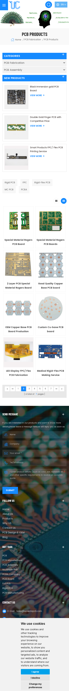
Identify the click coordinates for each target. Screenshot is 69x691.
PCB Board (8, 579)
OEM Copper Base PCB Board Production (18, 329)
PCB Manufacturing (13, 593)
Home (18, 40)
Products (7, 519)
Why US (6, 523)
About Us (7, 514)
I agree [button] (35, 671)
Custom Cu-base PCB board (50, 329)
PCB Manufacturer (12, 560)
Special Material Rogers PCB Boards (51, 242)
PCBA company (11, 574)
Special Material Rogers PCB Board (18, 242)
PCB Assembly (13, 70)
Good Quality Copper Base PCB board (50, 286)
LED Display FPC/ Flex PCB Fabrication (18, 373)
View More (36, 95)
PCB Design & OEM (13, 533)
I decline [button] (35, 677)
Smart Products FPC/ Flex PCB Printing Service (46, 149)
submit (10, 490)
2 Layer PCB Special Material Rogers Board (18, 286)
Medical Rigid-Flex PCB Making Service (50, 373)
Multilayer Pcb (10, 569)
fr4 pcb (6, 583)
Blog (5, 537)
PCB (4, 555)
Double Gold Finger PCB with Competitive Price (45, 119)
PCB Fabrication (14, 63)
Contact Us (9, 528)
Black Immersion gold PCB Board (44, 88)
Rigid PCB (7, 588)
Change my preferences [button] (35, 685)
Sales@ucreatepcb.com (29, 611)
